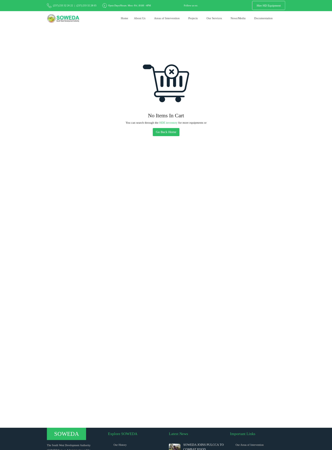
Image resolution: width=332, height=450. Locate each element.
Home (124, 18)
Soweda (66, 434)
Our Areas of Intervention (250, 444)
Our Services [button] (214, 18)
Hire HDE (80, 46)
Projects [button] (193, 18)
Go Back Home (166, 132)
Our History (120, 444)
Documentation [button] (263, 18)
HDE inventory (168, 122)
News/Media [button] (238, 18)
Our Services (63, 46)
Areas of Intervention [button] (167, 18)
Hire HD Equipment (269, 5)
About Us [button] (139, 18)
